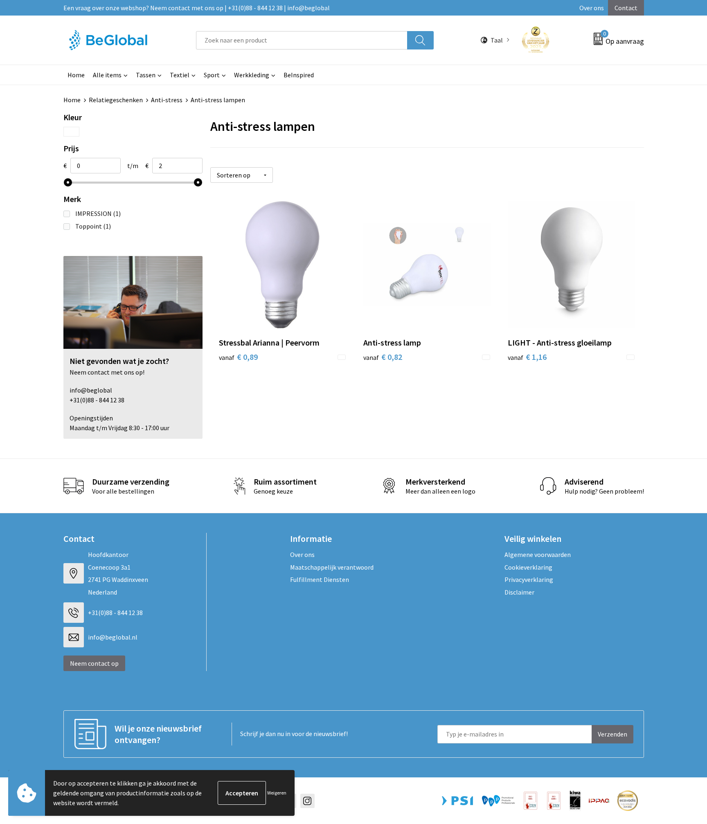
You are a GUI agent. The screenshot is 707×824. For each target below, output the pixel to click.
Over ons (591, 8)
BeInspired (299, 75)
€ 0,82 (382, 357)
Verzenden (612, 734)
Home (76, 75)
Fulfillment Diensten (319, 579)
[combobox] (301, 40)
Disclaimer (519, 592)
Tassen (145, 75)
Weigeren (276, 793)
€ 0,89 (238, 357)
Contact (626, 8)
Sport (212, 75)
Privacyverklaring (528, 579)
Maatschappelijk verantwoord (332, 567)
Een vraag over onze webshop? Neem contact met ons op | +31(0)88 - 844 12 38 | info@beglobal (196, 8)
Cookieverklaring (528, 567)
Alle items (107, 75)
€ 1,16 (527, 357)
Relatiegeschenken (116, 100)
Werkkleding (251, 75)
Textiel (179, 75)
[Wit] (71, 132)
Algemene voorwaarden (537, 554)
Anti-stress (166, 100)
